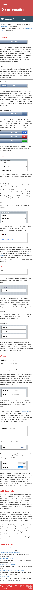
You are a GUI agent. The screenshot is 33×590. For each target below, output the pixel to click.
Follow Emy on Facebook (7, 576)
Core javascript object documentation (10, 552)
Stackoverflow (29, 588)
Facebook (27, 586)
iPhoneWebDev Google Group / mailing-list (12, 570)
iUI (17, 28)
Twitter (29, 586)
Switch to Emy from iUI (6, 558)
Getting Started (5, 26)
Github (31, 586)
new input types (25, 411)
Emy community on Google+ (8, 564)
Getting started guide (5, 548)
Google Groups (31, 588)
